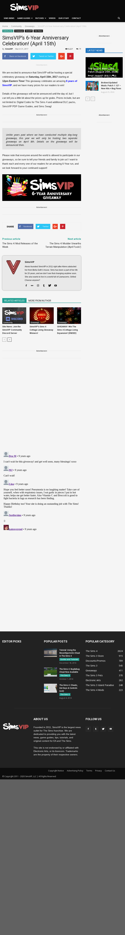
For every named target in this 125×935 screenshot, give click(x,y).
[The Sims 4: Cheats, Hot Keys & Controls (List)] (50, 688)
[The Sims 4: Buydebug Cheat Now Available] (50, 672)
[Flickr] (33, 286)
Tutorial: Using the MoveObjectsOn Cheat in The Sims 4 (69, 653)
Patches (39, 18)
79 (80, 49)
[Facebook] (27, 286)
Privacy (98, 770)
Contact (76, 18)
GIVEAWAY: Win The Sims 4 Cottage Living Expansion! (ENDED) (67, 329)
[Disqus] (41, 407)
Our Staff (63, 18)
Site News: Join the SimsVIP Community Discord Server (12, 329)
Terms (89, 770)
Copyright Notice (56, 770)
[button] (119, 18)
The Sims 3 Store (95, 655)
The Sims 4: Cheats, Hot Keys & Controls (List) (68, 688)
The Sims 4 (64, 675)
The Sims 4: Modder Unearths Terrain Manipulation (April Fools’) (63, 245)
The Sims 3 (91, 665)
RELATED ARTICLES (14, 300)
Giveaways (19, 31)
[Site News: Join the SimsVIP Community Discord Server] (14, 315)
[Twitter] (51, 286)
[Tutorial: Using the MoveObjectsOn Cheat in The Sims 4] (50, 653)
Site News (38, 31)
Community (7, 31)
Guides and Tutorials (69, 659)
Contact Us (110, 770)
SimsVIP (29, 31)
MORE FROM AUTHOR (39, 300)
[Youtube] (56, 286)
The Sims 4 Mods (95, 690)
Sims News (9, 18)
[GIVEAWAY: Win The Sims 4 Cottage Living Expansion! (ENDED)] (69, 315)
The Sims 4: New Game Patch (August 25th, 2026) (103, 70)
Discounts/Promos (95, 660)
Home (5, 26)
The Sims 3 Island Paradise (100, 685)
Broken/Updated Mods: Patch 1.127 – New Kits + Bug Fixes (111, 85)
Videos (52, 18)
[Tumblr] (45, 286)
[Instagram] (39, 286)
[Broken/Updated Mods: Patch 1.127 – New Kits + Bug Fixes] (92, 86)
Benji (90, 75)
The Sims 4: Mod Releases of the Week (20, 245)
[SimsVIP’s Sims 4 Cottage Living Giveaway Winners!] (42, 315)
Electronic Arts (93, 680)
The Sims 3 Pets (94, 675)
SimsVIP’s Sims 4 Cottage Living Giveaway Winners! (41, 329)
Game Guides (23, 18)
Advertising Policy (75, 770)
